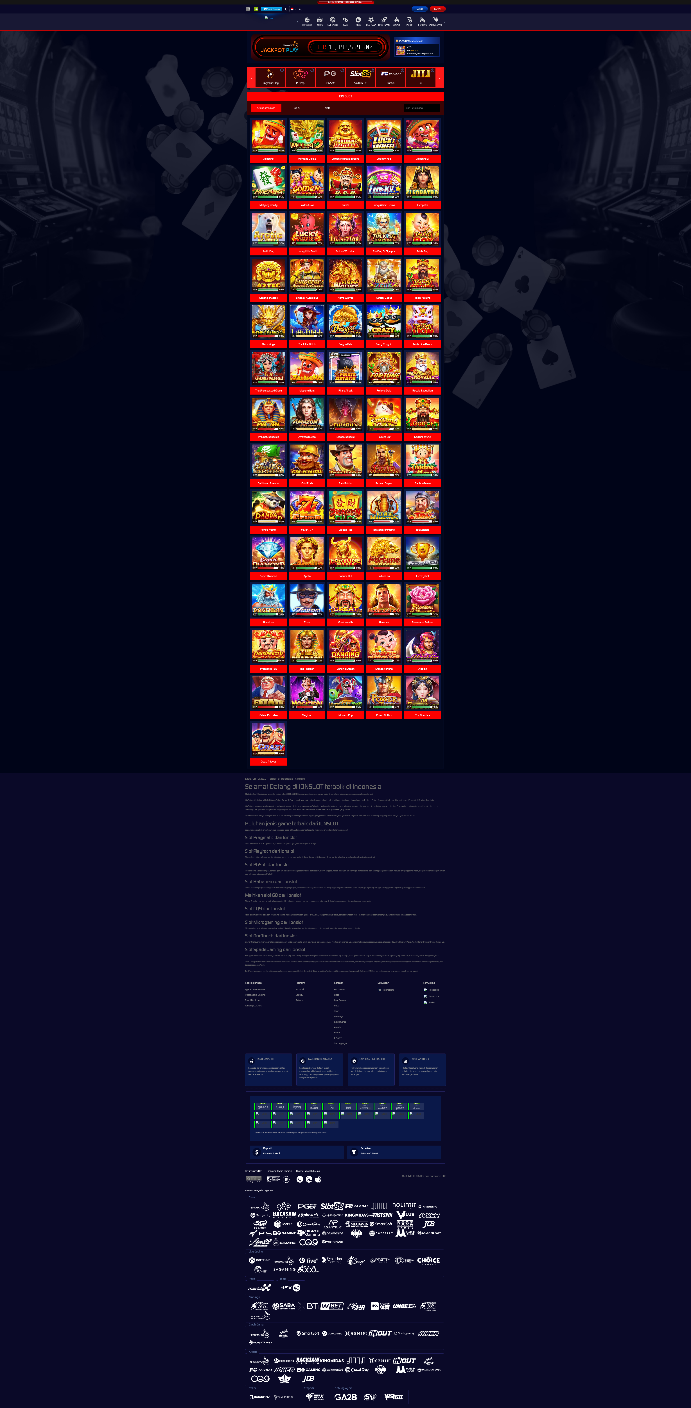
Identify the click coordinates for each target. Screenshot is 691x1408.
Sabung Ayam (435, 25)
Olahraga (371, 25)
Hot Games (307, 25)
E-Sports (422, 25)
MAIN (348, 229)
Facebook (434, 989)
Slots (320, 25)
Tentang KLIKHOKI (253, 1005)
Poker (409, 25)
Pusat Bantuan (252, 1000)
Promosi (300, 989)
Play (292, 50)
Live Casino (333, 25)
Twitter (432, 1002)
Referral (299, 1000)
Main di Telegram (273, 9)
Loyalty (299, 994)
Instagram (434, 996)
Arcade (396, 25)
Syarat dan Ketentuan (255, 989)
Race (345, 25)
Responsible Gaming (255, 994)
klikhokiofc (388, 989)
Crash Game (384, 25)
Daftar (437, 9)
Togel (358, 25)
